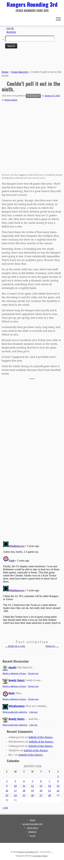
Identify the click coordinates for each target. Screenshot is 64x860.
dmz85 (12, 667)
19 (32, 790)
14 (49, 785)
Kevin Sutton (11, 100)
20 (41, 790)
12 (32, 785)
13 (41, 785)
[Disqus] (32, 491)
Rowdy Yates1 (17, 680)
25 (24, 795)
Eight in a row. (15, 646)
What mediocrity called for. (15, 712)
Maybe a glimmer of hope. (14, 673)
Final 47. (52, 646)
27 (41, 795)
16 (6, 790)
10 (15, 785)
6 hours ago (33, 673)
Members (32, 832)
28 (49, 795)
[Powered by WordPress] (52, 851)
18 (24, 790)
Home (5, 72)
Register (11, 32)
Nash (12, 693)
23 (6, 795)
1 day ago (33, 712)
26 (32, 795)
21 (49, 790)
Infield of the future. (41, 737)
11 (24, 785)
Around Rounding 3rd (32, 824)
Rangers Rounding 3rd (32, 4)
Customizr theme (40, 856)
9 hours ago (33, 699)
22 (58, 790)
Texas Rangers (19, 72)
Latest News (32, 828)
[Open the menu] (58, 19)
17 (15, 790)
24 (15, 795)
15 (58, 785)
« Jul (5, 807)
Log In (10, 28)
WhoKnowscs (17, 706)
